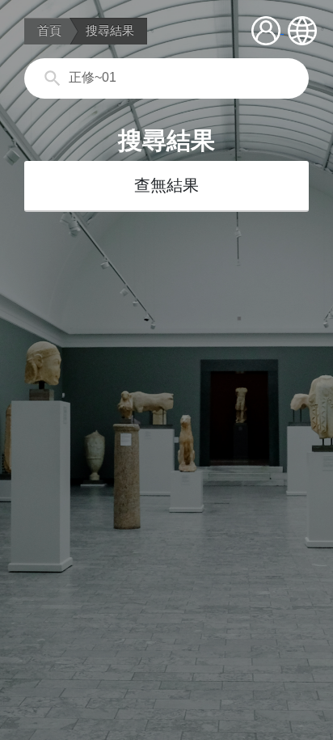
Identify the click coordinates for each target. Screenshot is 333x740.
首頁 (49, 30)
